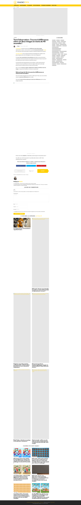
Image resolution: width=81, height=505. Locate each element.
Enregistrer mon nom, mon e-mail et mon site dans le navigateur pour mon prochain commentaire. (30, 211)
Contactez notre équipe (30, 502)
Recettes (65, 59)
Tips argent (29, 5)
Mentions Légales (36, 502)
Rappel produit (59, 59)
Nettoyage (63, 55)
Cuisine (58, 44)
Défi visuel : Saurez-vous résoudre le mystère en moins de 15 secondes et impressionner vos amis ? (40, 290)
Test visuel (26, 174)
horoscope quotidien (63, 51)
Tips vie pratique (36, 5)
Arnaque (62, 40)
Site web (15, 209)
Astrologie (16, 5)
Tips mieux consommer (46, 5)
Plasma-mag (52, 502)
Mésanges (58, 55)
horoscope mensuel (56, 51)
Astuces (59, 41)
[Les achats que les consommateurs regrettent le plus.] (22, 222)
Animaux (58, 40)
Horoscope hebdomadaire (57, 48)
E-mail (15, 206)
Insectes (62, 52)
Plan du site (41, 502)
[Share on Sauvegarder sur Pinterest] (41, 166)
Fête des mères (59, 45)
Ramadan (54, 59)
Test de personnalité (56, 62)
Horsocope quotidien (56, 52)
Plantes (54, 58)
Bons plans (54, 5)
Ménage (54, 55)
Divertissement (23, 5)
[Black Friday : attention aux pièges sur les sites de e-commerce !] (22, 404)
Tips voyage (16, 492)
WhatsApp (54, 65)
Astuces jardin (64, 41)
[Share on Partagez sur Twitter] (31, 166)
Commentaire (16, 193)
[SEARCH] (67, 5)
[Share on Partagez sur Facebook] (21, 166)
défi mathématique (63, 44)
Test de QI (62, 62)
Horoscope (65, 45)
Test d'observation (18, 174)
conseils (54, 44)
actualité (54, 40)
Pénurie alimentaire (59, 58)
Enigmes (54, 45)
